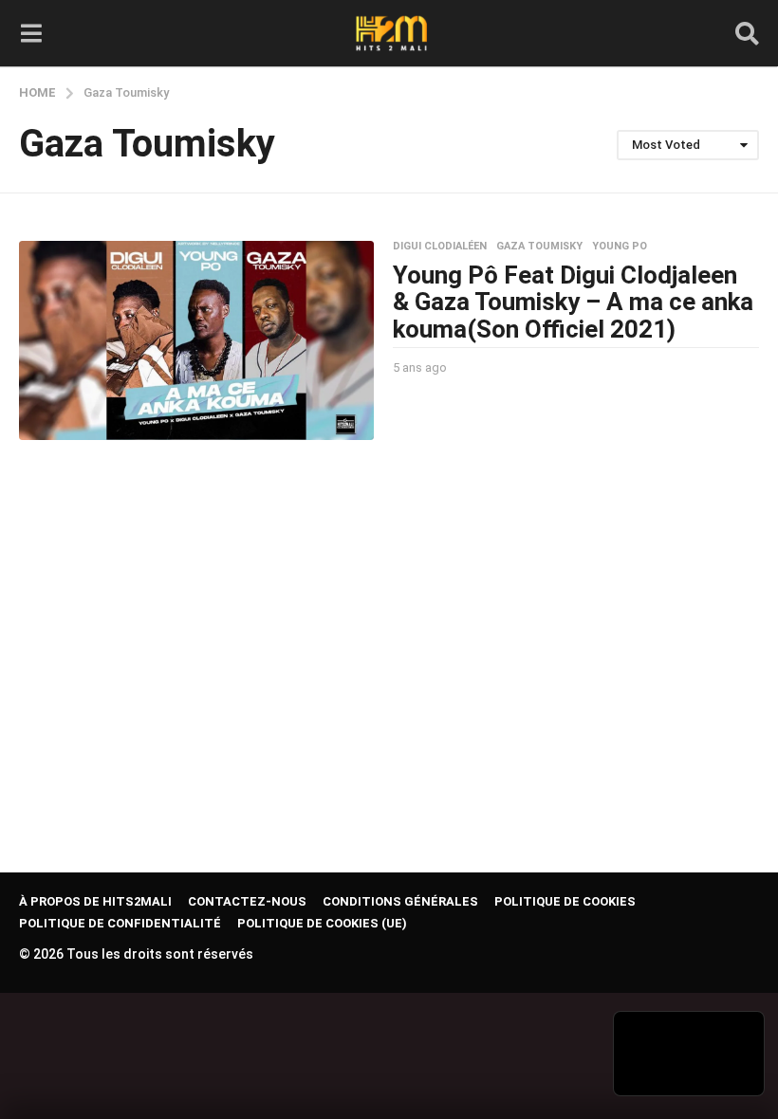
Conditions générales (400, 901)
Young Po (619, 246)
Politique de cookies (565, 901)
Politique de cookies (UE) (322, 923)
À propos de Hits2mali (95, 901)
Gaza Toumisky (539, 246)
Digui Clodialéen (440, 246)
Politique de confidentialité (120, 923)
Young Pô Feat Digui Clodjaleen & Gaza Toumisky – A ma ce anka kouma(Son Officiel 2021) (573, 302)
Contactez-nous (247, 901)
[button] (31, 33)
